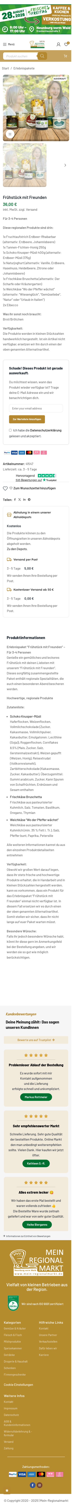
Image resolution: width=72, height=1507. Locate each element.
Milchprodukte (12, 1341)
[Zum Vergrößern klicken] (10, 134)
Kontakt (43, 1328)
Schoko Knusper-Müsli (25, 716)
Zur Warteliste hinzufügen (27, 419)
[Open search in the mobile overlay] (25, 56)
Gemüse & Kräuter (15, 1328)
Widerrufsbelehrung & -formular (18, 1433)
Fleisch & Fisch (13, 1335)
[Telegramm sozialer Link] (29, 499)
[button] (7, 108)
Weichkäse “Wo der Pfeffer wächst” (34, 820)
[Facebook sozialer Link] (14, 499)
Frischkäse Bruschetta (26, 797)
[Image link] (36, 1474)
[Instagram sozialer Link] (39, 1485)
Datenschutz (11, 1415)
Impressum (10, 1408)
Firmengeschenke (15, 1374)
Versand (8, 1441)
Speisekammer (13, 1348)
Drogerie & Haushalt (16, 1361)
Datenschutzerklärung (45, 430)
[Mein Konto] (58, 44)
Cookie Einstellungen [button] (18, 1384)
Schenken (10, 1368)
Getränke (9, 1354)
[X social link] (19, 499)
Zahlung (8, 1448)
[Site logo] (37, 44)
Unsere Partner (48, 1335)
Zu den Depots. (17, 549)
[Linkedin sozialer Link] (24, 499)
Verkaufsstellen (48, 1341)
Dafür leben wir (48, 1348)
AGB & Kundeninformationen (17, 1423)
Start (5, 68)
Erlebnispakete (24, 68)
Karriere (44, 1354)
